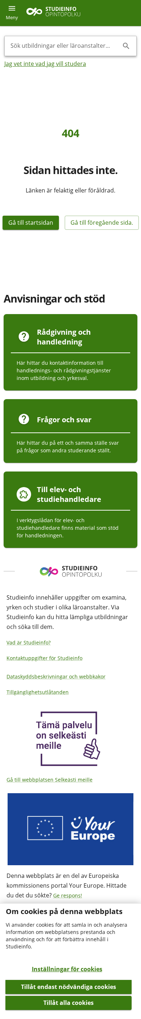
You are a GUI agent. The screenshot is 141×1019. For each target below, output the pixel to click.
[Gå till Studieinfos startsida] (54, 13)
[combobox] (64, 46)
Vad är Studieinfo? (29, 642)
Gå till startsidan (30, 223)
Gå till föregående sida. (101, 223)
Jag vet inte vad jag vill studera (45, 64)
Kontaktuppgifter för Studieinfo (44, 658)
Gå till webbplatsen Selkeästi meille (50, 779)
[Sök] (126, 46)
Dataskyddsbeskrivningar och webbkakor (56, 676)
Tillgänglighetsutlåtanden (38, 692)
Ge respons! (67, 895)
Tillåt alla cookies (68, 1003)
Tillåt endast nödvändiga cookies (68, 987)
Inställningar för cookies (67, 969)
